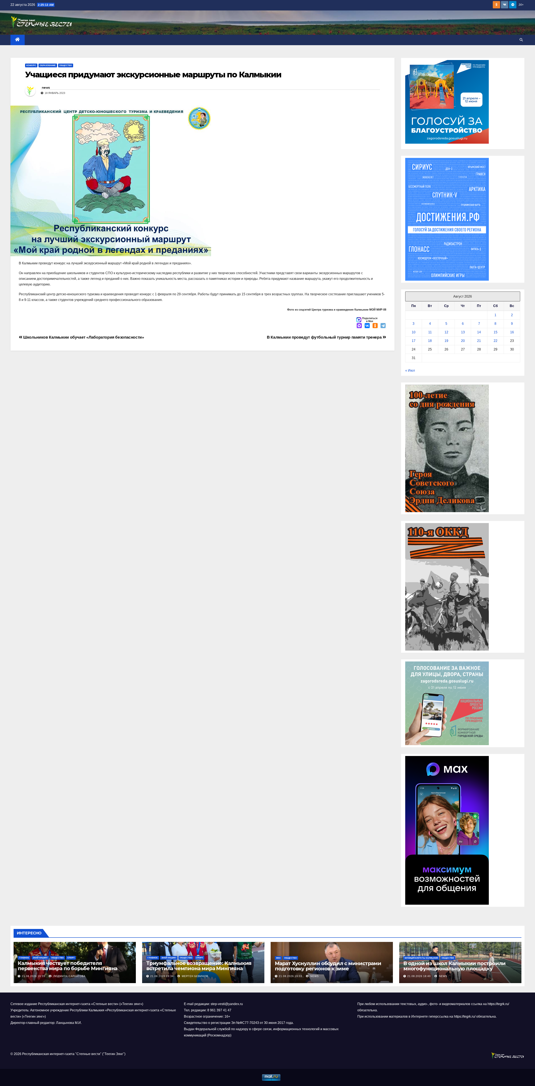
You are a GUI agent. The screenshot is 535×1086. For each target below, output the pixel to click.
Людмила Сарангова (68, 976)
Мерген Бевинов (194, 976)
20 (463, 341)
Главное (24, 958)
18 (430, 341)
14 (479, 332)
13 (463, 332)
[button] (521, 40)
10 (413, 332)
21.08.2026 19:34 (162, 976)
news (46, 88)
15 (495, 332)
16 (512, 332)
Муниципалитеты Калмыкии (421, 958)
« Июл (410, 370)
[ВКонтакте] (367, 326)
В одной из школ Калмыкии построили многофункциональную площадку (454, 966)
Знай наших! (40, 958)
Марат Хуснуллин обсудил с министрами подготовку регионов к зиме (328, 966)
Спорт (71, 958)
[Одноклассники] (375, 326)
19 (446, 341)
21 (479, 341)
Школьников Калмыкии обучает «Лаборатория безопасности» (83, 337)
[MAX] (359, 326)
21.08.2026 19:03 (290, 976)
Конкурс (31, 65)
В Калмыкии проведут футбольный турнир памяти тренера (325, 337)
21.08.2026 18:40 (419, 976)
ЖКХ (278, 958)
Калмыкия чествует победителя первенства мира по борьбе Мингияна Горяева (67, 968)
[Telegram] (383, 326)
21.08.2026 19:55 (33, 976)
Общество (65, 65)
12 (446, 332)
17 (413, 341)
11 (430, 332)
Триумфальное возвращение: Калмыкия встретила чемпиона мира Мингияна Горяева (198, 968)
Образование (48, 65)
